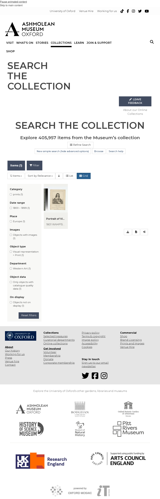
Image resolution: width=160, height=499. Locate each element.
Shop (123, 336)
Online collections (55, 343)
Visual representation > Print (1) (26, 253)
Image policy (90, 339)
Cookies (87, 347)
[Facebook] (96, 377)
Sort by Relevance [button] (39, 175)
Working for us (15, 354)
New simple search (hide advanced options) (63, 151)
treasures (61, 336)
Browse (98, 151)
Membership (51, 355)
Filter (35, 165)
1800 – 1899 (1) (21, 207)
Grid (85, 175)
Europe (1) (19, 221)
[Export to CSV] (128, 232)
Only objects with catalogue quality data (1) (23, 285)
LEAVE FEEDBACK (135, 101)
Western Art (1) (22, 268)
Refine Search (82, 144)
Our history (12, 350)
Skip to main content (11, 5)
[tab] (16, 165)
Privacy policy (90, 332)
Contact (10, 364)
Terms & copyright (93, 336)
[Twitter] (86, 377)
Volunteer (49, 352)
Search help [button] (116, 151)
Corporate (50, 362)
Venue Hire (127, 347)
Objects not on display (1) (22, 304)
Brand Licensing (131, 339)
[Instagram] (105, 377)
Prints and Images (132, 343)
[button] (152, 41)
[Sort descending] (58, 176)
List (71, 175)
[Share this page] (144, 232)
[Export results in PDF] (136, 232)
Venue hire (12, 361)
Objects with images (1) (25, 236)
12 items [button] (15, 175)
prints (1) (18, 194)
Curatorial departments (59, 339)
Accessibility (90, 343)
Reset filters (28, 315)
